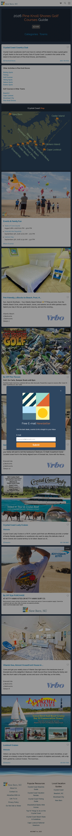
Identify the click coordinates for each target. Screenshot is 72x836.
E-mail (18, 435)
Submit (36, 445)
